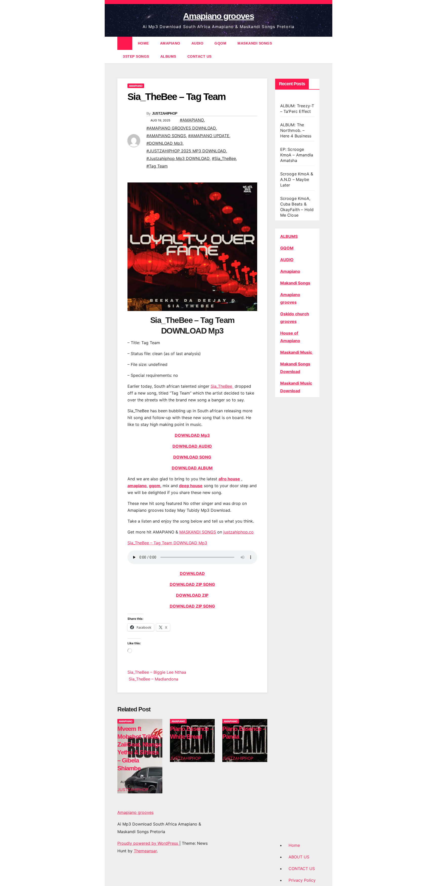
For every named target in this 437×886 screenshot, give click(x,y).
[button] (316, 49)
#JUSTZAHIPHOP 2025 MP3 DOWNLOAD (186, 150)
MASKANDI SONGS (254, 43)
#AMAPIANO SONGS (166, 135)
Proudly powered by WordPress (148, 843)
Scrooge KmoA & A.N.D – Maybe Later (296, 179)
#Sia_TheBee (224, 158)
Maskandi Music (296, 352)
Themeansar (145, 850)
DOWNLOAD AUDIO (192, 446)
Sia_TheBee (222, 386)
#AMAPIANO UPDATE (208, 135)
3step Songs (136, 56)
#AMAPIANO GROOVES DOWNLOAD (181, 128)
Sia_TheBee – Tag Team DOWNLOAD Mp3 (167, 542)
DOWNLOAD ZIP (192, 595)
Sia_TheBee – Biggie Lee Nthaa (156, 672)
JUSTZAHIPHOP (164, 113)
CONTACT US (199, 56)
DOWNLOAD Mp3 (192, 435)
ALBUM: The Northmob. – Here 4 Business (296, 130)
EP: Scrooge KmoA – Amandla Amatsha (296, 155)
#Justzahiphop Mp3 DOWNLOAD (178, 158)
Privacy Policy (302, 880)
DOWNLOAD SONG (192, 457)
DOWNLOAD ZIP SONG (192, 584)
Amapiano (290, 271)
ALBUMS (168, 56)
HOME (143, 43)
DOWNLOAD (192, 573)
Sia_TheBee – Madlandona (152, 679)
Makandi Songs (295, 282)
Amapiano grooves (218, 16)
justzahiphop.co (238, 531)
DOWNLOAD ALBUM (192, 467)
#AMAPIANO (192, 119)
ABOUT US (299, 856)
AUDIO (197, 43)
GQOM (220, 43)
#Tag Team (157, 166)
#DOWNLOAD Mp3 (164, 143)
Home (294, 845)
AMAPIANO (170, 43)
